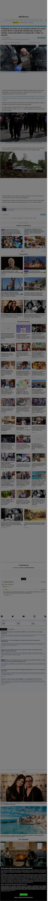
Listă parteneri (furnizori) (5, 891)
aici (30, 878)
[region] (23, 883)
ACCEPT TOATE (23, 894)
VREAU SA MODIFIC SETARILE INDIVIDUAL (23, 897)
